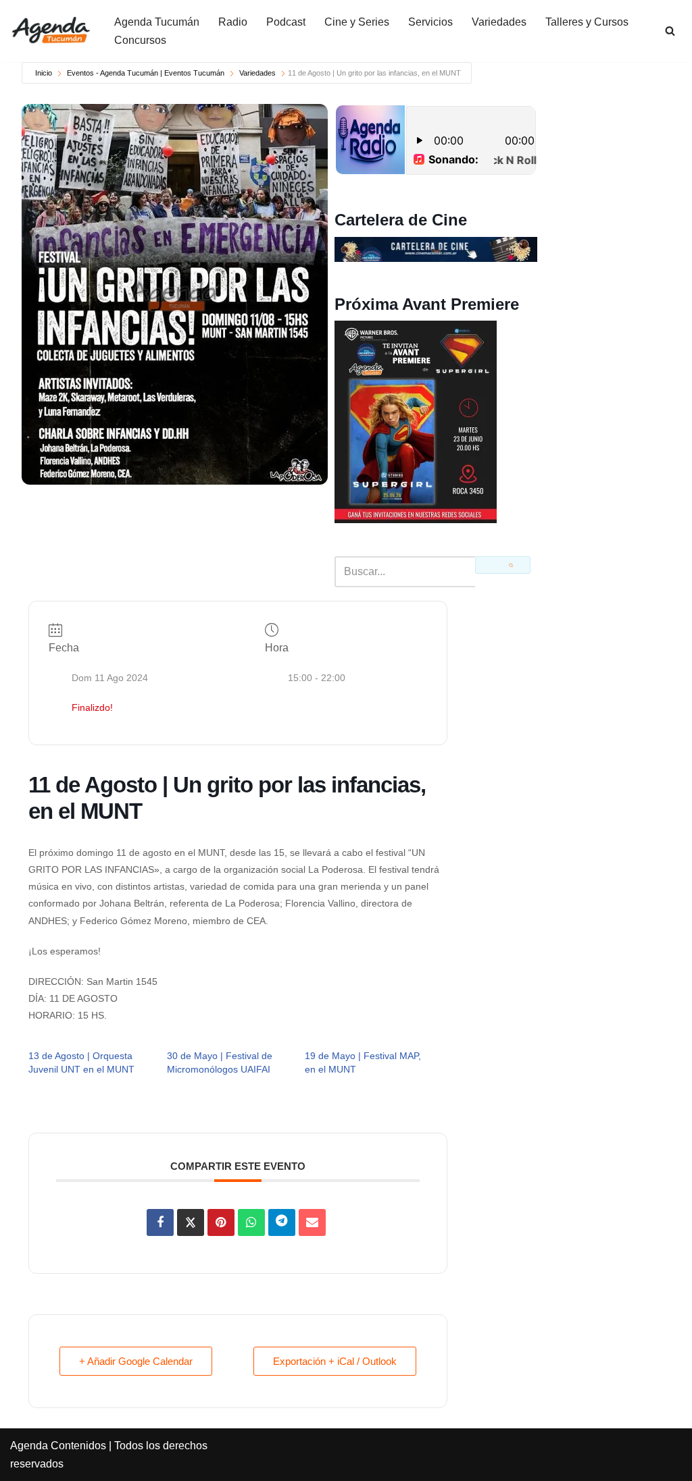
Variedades (499, 22)
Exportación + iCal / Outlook (335, 1361)
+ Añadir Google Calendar (136, 1361)
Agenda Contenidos (58, 1445)
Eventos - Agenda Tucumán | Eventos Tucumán (145, 73)
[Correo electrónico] (312, 1222)
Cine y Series (356, 22)
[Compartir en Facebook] (160, 1222)
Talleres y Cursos (586, 22)
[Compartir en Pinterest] (220, 1222)
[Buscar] (670, 31)
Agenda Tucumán (156, 22)
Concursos (140, 40)
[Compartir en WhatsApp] (251, 1222)
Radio (232, 22)
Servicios (430, 22)
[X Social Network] (190, 1222)
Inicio (43, 73)
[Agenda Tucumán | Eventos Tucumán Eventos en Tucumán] (50, 31)
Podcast (285, 22)
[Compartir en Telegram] (281, 1222)
